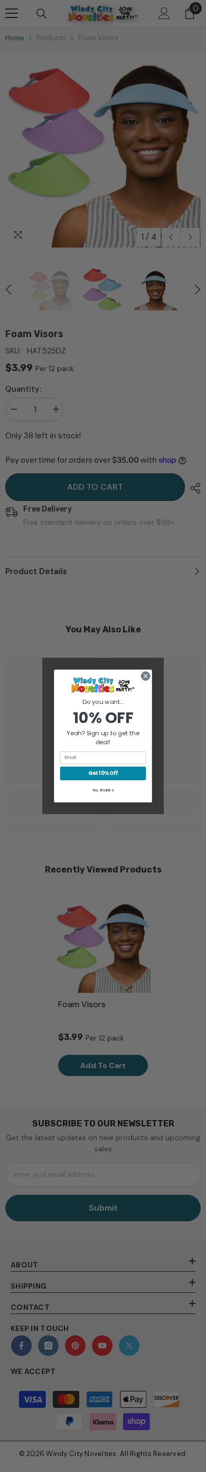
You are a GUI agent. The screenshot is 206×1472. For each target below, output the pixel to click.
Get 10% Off (102, 773)
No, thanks (103, 790)
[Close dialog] (145, 676)
